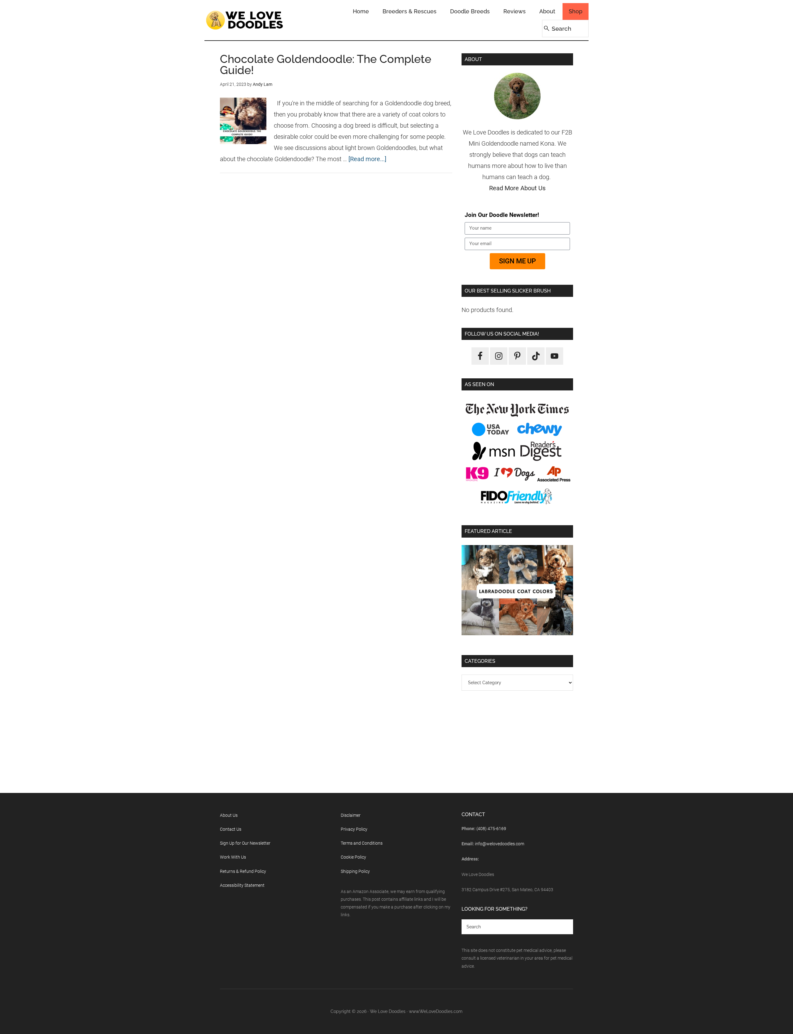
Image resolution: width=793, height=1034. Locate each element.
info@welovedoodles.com (499, 843)
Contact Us (230, 829)
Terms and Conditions (362, 843)
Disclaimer (351, 815)
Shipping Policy (355, 871)
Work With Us (233, 857)
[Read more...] (367, 159)
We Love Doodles (244, 20)
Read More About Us (517, 188)
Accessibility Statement (242, 885)
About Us (229, 815)
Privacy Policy (354, 829)
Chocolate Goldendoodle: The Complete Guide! (325, 64)
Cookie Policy (353, 857)
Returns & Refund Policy (243, 871)
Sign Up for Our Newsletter (245, 843)
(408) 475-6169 (491, 828)
